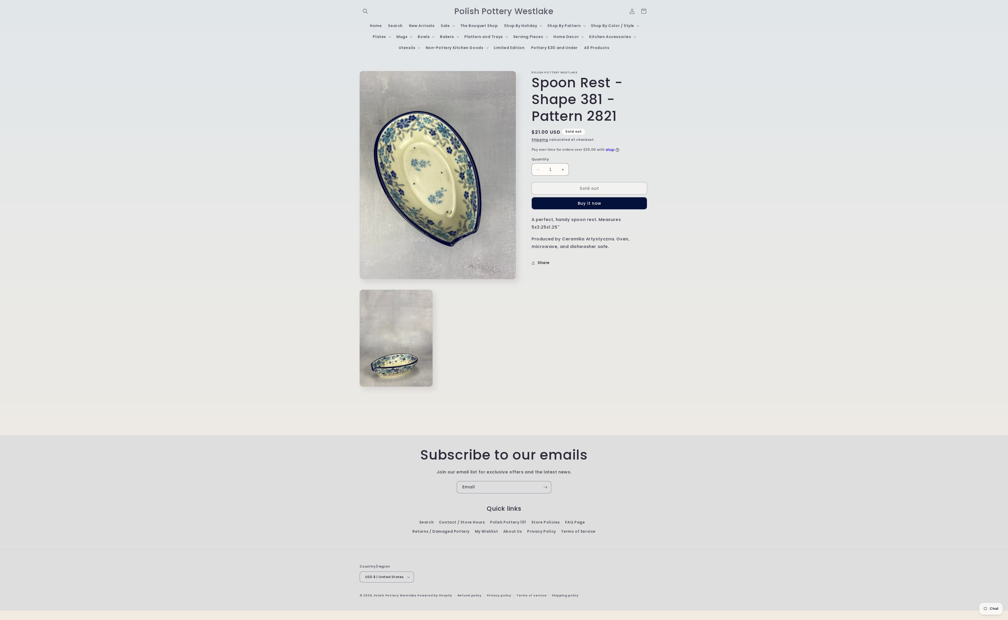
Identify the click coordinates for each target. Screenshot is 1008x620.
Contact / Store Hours (462, 522)
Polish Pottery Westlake (395, 595)
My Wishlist (486, 531)
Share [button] (544, 262)
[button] (365, 11)
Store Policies (545, 522)
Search (426, 522)
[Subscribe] (545, 487)
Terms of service (531, 595)
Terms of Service (578, 531)
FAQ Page (575, 522)
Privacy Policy (541, 531)
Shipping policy (565, 595)
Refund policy (470, 595)
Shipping (540, 139)
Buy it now (589, 203)
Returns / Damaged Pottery (441, 531)
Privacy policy (499, 595)
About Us (512, 531)
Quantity (540, 159)
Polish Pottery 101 (508, 522)
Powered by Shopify (434, 595)
